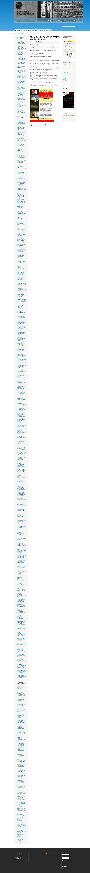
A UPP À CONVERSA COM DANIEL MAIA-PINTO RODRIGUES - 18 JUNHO (21, 71)
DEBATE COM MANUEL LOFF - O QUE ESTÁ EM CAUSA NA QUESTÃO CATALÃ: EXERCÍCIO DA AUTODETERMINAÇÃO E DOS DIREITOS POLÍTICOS (21, 548)
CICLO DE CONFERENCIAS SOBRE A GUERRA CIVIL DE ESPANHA (21, 445)
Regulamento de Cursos (21, 59)
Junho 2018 (65, 76)
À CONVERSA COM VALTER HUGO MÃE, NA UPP (21, 803)
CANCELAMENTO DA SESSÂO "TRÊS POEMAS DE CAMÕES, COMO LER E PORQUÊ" (21, 830)
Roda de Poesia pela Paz (21, 37)
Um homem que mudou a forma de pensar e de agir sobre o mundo (21, 360)
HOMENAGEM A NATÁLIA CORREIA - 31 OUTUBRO (21, 295)
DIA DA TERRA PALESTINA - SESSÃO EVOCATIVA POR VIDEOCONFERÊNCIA (21, 556)
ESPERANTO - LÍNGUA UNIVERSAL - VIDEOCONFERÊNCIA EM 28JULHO (21, 570)
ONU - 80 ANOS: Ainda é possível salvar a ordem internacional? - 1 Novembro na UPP (21, 153)
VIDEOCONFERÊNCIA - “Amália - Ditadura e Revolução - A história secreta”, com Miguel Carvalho (21, 709)
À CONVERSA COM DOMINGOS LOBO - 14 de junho (21, 771)
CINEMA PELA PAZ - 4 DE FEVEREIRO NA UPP (21, 453)
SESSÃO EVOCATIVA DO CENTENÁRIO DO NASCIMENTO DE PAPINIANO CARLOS (21, 672)
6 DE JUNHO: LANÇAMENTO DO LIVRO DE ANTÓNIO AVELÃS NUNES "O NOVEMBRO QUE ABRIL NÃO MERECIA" (21, 183)
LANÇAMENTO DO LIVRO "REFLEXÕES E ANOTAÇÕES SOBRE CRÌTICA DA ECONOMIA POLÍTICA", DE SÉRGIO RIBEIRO (21, 616)
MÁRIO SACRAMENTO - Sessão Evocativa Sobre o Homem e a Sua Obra (21, 634)
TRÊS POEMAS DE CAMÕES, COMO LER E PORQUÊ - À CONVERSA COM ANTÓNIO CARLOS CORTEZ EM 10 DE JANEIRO (21, 693)
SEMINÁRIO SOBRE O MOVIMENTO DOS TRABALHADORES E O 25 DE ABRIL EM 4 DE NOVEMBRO (21, 175)
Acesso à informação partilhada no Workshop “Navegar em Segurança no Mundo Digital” (21, 356)
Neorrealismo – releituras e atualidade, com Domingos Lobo (21, 643)
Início (15, 33)
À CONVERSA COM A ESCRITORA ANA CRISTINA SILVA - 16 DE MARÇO (21, 752)
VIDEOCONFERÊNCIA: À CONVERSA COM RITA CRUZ (21, 720)
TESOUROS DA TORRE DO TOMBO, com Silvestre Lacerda (21, 683)
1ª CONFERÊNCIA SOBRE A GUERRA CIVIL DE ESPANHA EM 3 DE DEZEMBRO (21, 390)
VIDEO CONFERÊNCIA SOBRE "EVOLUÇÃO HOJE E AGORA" (21, 703)
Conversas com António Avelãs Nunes (21, 541)
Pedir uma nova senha (67, 863)
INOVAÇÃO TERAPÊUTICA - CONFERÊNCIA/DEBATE (21, 595)
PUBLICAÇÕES (19, 842)
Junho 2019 (65, 80)
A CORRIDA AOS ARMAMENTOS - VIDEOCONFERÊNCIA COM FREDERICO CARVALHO (21, 396)
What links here (39, 41)
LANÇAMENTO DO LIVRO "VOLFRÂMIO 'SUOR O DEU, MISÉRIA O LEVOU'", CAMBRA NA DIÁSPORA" (21, 624)
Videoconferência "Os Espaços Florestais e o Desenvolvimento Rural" (21, 731)
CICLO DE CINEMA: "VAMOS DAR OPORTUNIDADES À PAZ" (21, 440)
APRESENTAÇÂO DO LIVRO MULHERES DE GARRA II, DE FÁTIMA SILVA (21, 420)
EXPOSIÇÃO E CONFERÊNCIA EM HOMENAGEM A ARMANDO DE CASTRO (21, 576)
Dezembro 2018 (65, 78)
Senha (63, 856)
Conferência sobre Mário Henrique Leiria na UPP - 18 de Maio (21, 310)
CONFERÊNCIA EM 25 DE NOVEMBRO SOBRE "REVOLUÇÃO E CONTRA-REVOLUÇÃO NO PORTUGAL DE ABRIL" (21, 164)
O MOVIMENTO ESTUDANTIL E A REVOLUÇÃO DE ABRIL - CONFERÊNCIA (20, 209)
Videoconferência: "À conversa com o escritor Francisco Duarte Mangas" (21, 735)
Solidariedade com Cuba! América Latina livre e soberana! (21, 320)
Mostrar (33, 41)
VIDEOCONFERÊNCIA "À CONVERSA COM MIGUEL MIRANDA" (21, 323)
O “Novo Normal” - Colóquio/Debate (20, 658)
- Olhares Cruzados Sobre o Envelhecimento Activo (67, 66)
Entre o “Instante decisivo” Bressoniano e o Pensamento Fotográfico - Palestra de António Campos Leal (21, 121)
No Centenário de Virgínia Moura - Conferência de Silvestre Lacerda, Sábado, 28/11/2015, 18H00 (21, 648)
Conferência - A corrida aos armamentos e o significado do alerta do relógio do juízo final (21, 508)
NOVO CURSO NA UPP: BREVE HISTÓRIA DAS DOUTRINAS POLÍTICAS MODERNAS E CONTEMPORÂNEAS (21, 55)
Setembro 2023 (65, 83)
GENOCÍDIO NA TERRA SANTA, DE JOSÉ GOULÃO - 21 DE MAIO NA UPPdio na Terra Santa (21, 87)
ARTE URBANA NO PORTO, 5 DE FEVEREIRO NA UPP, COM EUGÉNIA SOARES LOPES (21, 221)
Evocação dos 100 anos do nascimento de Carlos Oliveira (21, 581)
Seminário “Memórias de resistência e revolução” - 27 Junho (21, 170)
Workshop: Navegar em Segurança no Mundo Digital (21, 748)
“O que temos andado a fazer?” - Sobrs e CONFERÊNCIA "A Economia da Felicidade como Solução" (21, 824)
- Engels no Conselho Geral (67, 64)
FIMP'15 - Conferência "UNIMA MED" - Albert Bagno (21, 591)
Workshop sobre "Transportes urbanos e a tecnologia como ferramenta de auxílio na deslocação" (21, 291)
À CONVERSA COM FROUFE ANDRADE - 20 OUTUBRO (21, 775)
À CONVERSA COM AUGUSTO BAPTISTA (21, 765)
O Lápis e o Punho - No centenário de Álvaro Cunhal (21, 655)
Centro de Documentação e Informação (22, 30)
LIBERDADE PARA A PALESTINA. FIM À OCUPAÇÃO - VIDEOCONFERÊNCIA (21, 351)
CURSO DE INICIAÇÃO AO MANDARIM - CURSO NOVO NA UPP (21, 48)
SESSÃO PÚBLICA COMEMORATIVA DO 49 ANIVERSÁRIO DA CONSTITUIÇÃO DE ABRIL (21, 215)
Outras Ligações (35, 30)
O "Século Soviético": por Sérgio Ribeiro (21, 652)
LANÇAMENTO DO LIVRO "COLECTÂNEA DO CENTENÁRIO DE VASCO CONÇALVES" (21, 315)
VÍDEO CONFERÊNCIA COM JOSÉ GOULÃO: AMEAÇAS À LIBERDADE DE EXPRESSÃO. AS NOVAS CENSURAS (21, 742)
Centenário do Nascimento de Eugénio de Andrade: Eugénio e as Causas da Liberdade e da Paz (21, 501)
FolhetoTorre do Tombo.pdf (41, 124)
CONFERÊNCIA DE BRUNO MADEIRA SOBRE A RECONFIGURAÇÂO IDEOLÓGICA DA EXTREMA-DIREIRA (21, 463)
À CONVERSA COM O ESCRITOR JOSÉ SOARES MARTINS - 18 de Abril (21, 783)
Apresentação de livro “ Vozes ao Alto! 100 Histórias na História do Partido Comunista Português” (21, 425)
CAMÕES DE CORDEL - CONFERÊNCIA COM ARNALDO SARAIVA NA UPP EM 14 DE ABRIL (21, 127)
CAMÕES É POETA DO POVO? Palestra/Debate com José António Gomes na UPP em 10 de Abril (21, 191)
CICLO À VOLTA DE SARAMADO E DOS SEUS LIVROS (21, 450)
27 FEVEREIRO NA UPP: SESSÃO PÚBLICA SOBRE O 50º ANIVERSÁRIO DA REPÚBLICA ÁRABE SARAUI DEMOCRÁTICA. (21, 114)
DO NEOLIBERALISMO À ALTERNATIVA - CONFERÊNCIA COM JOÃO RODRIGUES (21, 142)
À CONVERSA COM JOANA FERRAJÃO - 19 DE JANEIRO (21, 779)
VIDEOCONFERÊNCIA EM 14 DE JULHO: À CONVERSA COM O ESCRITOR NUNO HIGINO (21, 332)
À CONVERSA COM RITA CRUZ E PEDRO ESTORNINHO (21, 793)
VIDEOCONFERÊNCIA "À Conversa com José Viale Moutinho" (21, 327)
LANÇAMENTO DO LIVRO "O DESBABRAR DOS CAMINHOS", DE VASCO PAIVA (21, 609)
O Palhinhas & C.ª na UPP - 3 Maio (21, 369)
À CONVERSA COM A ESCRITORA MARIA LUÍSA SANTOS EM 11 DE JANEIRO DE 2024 (21, 249)
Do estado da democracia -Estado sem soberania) (21, 560)
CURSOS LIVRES (20, 40)
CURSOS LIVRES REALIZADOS (20, 835)
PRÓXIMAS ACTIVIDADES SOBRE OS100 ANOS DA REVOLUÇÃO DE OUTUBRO (21, 667)
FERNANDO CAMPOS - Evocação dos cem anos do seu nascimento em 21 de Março (21, 285)
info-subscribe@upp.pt (66, 118)
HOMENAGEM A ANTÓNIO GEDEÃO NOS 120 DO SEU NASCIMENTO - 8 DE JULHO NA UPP (21, 93)
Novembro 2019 (65, 81)
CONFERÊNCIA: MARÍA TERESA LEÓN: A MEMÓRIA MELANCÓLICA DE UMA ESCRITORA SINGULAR (21, 494)
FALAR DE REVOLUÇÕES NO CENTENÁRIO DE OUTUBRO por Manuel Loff (21, 586)
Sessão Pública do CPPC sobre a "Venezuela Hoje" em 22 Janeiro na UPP (21, 263)
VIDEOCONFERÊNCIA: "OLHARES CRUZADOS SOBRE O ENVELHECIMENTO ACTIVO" (21, 338)
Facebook (16, 859)
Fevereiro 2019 (65, 79)
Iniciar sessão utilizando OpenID (68, 860)
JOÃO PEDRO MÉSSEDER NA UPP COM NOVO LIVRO (21, 604)
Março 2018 (65, 77)
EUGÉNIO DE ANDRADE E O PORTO (20, 281)
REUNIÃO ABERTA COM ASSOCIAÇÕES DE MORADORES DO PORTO (21, 226)
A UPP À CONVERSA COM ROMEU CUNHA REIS (21, 158)
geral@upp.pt (19, 858)
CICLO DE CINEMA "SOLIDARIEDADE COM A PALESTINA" (21, 436)
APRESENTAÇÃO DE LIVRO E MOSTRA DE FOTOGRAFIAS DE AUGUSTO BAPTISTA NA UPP (21, 81)
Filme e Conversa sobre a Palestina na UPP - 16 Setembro (21, 245)
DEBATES (18, 836)
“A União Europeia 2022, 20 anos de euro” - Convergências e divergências (21, 818)
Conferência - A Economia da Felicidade (21, 505)
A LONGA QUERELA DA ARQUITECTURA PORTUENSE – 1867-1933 (21, 410)
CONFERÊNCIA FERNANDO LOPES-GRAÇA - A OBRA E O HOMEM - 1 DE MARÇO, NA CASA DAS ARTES (21, 479)
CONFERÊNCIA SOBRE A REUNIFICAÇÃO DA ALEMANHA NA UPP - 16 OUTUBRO (21, 269)
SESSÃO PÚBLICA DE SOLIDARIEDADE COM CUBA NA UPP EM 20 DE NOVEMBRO (21, 107)
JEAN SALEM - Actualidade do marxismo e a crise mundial (20, 374)
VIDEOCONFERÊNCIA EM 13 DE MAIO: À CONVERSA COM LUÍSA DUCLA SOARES (21, 715)
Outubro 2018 (65, 74)
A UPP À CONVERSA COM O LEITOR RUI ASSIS (21, 235)
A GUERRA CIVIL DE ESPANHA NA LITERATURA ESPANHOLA (21, 401)
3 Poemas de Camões (21, 178)
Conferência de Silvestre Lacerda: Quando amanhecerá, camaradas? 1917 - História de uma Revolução (21, 523)
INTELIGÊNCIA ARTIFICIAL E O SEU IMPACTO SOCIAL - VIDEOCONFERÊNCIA (21, 600)
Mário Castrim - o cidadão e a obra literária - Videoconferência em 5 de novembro (21, 639)
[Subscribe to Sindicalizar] (46, 853)
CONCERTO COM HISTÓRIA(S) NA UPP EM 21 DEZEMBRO (21, 195)
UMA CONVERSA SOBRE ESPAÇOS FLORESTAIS (20, 699)
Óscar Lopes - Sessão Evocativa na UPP (21, 815)
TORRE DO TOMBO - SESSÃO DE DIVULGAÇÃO (21, 687)
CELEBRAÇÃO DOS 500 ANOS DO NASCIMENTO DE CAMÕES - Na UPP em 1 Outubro (21, 431)
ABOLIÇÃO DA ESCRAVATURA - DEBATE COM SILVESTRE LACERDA (21, 415)
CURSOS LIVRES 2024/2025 (45, 30)
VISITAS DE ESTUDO (21, 66)
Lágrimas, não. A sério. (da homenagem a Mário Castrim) (21, 629)
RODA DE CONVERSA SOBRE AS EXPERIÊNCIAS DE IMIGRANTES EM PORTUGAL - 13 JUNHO (21, 304)
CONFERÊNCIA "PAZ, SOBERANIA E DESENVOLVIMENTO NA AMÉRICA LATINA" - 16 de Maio (21, 365)
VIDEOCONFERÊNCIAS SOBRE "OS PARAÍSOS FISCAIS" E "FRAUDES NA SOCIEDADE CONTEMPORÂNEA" (21, 725)
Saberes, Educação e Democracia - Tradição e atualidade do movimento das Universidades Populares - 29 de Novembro (21, 678)
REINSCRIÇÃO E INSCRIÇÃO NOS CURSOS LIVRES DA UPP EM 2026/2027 (21, 43)
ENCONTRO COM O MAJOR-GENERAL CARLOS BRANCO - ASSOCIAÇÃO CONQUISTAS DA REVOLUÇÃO (21, 275)
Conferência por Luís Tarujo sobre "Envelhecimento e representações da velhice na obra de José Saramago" (21, 529)
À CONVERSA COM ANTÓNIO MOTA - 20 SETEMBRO (21, 761)
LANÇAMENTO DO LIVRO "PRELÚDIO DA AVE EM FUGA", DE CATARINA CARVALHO (21, 148)
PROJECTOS (19, 840)
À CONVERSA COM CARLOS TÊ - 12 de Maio (21, 768)
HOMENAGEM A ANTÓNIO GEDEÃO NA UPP (21, 132)
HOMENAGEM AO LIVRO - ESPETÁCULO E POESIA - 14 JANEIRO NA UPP (21, 136)
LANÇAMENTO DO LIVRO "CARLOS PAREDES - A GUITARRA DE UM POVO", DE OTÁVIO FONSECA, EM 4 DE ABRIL (21, 202)
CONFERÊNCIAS (20, 33)
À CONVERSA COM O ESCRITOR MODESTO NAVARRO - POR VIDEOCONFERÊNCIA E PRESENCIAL (21, 789)
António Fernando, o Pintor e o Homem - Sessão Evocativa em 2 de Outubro (21, 258)
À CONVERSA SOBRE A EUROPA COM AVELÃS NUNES (21, 254)
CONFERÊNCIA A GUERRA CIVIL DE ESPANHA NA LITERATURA (21, 457)
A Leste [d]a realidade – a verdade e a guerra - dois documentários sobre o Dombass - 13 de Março (21, 75)
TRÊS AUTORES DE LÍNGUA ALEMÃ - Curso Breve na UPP (21, 63)
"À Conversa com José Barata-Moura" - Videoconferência (21, 343)
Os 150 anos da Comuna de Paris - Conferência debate (21, 661)
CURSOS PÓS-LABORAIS (21, 61)
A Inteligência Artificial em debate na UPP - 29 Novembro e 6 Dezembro (21, 406)
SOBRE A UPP (19, 38)
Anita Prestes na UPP (21, 371)
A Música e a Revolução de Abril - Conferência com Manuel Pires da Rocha (21, 231)
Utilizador (64, 853)
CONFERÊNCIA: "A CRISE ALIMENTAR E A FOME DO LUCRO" (21, 299)
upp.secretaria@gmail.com (35, 54)
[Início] (48, 12)
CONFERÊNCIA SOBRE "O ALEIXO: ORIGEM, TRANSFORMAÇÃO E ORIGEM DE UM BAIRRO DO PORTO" (21, 486)
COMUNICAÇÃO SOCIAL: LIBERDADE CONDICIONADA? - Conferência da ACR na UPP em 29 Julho (21, 240)
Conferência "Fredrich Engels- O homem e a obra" (21, 347)
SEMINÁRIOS (19, 838)
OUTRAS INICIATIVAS (21, 839)
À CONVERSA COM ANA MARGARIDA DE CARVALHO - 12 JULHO (21, 757)
